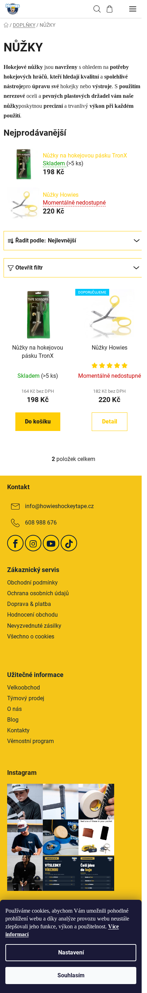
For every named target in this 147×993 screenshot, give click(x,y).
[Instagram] (33, 543)
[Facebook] (15, 543)
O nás (14, 709)
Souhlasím (71, 975)
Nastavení (71, 952)
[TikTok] (69, 543)
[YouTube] (51, 543)
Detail (109, 421)
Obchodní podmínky (32, 582)
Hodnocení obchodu (32, 614)
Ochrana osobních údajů (38, 593)
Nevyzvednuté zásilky (34, 625)
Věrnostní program (30, 741)
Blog (13, 719)
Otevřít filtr (29, 267)
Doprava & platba (29, 604)
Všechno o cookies (30, 636)
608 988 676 (41, 522)
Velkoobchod (23, 687)
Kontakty (18, 730)
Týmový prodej (25, 698)
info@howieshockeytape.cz (59, 506)
